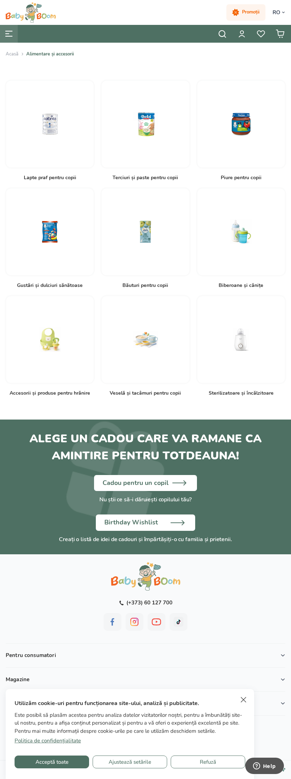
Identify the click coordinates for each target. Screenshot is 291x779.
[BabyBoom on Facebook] (112, 622)
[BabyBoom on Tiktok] (178, 622)
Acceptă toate (51, 761)
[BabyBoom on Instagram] (134, 622)
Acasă (12, 54)
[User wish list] (261, 33)
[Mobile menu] (9, 34)
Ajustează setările (130, 761)
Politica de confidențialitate (48, 740)
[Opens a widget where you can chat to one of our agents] (264, 766)
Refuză (208, 761)
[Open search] (222, 33)
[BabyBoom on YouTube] (156, 622)
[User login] (241, 33)
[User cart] (280, 33)
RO (276, 12)
